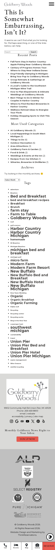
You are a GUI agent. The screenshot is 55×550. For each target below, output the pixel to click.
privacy (29, 416)
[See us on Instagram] (11, 421)
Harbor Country (25, 228)
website (31, 413)
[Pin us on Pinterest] (38, 421)
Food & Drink (17, 152)
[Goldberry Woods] (14, 7)
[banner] (27, 488)
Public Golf (14, 307)
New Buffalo (22, 271)
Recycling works (16, 317)
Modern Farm (22, 264)
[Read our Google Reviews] (16, 421)
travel (12, 338)
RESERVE (49, 546)
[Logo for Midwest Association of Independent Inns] (27, 517)
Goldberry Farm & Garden (24, 149)
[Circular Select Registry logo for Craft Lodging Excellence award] (18, 502)
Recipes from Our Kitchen (24, 159)
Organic (16, 296)
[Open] (51, 4)
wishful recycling (17, 367)
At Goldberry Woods (21, 130)
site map (38, 416)
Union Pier (20, 341)
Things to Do (17, 139)
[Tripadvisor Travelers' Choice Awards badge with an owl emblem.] (27, 477)
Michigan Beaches (17, 246)
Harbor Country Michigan (25, 234)
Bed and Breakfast (28, 196)
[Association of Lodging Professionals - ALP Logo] (27, 464)
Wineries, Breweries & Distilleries (28, 162)
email (22, 413)
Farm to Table (23, 214)
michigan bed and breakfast (27, 251)
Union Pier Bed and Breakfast (27, 347)
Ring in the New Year (18, 321)
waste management (18, 360)
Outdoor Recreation (21, 143)
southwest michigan (21, 329)
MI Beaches (15, 243)
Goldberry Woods (28, 217)
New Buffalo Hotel (27, 282)
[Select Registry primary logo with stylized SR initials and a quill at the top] (27, 490)
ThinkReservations (27, 535)
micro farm (19, 260)
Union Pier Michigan (30, 356)
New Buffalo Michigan (22, 287)
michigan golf (15, 257)
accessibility (18, 416)
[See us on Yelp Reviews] (43, 421)
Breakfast (17, 203)
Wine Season (15, 363)
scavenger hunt (16, 324)
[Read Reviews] (22, 421)
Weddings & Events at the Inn (26, 155)
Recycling (14, 310)
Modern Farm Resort (30, 267)
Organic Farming (23, 303)
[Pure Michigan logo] (27, 510)
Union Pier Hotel (25, 352)
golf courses (15, 225)
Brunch (15, 206)
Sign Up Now (27, 439)
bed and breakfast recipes (29, 200)
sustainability (15, 335)
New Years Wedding (18, 293)
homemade (17, 239)
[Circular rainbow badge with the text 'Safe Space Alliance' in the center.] (37, 502)
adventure (14, 189)
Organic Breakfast (22, 299)
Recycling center (17, 314)
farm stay (19, 210)
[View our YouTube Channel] (27, 421)
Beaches (13, 193)
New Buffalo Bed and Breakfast (29, 276)
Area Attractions (19, 146)
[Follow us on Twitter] (32, 421)
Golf (12, 222)
